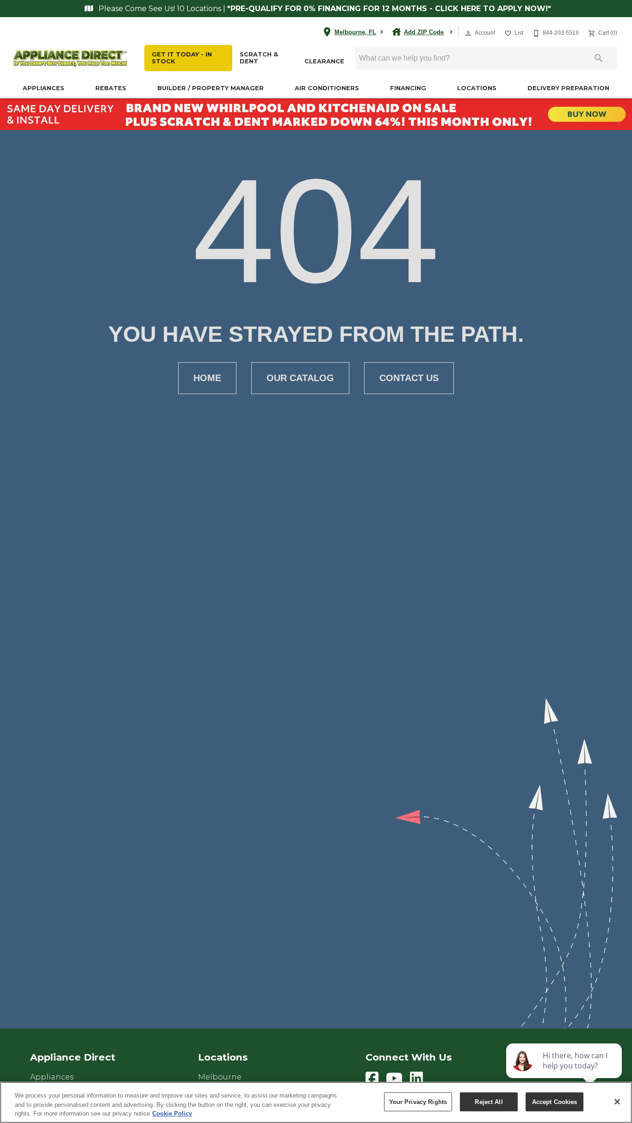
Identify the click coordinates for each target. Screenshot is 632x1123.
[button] (468, 33)
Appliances (43, 88)
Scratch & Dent (259, 58)
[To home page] (70, 58)
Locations (476, 88)
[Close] (617, 1102)
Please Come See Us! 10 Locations (160, 8)
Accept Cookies (554, 1101)
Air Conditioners (327, 88)
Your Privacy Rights (418, 1101)
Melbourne (220, 1077)
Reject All (488, 1101)
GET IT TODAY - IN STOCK (182, 58)
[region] (316, 1102)
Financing (408, 88)
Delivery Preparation (568, 88)
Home (207, 378)
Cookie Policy (172, 1113)
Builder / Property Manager (210, 88)
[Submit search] (598, 58)
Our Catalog (300, 378)
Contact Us (409, 378)
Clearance (324, 61)
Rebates (110, 88)
